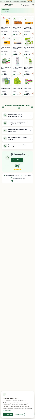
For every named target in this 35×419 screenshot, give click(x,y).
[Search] (33, 4)
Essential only (19, 414)
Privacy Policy (7, 410)
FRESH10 (29, 1)
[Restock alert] (9, 33)
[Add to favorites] (9, 18)
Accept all (9, 414)
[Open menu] (2, 5)
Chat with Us (16, 160)
